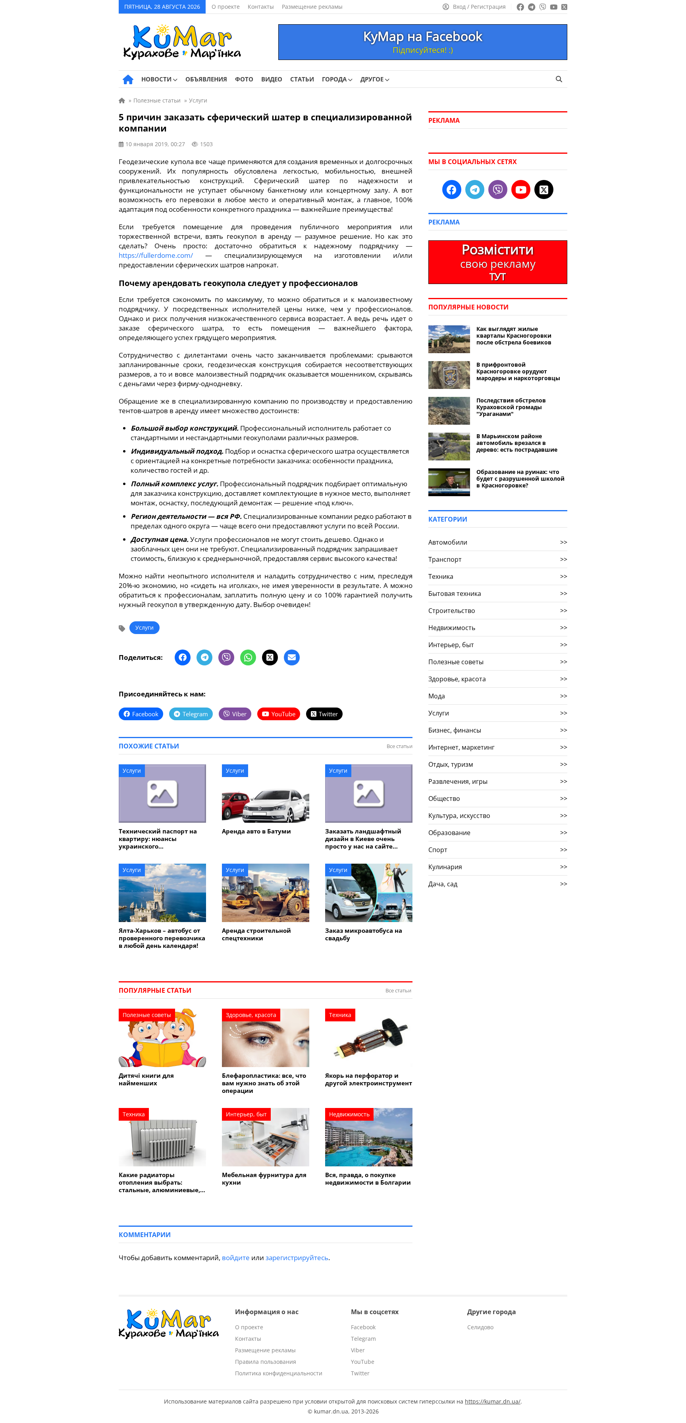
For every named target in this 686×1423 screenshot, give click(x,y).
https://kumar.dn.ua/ (492, 1401)
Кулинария (497, 866)
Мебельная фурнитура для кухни (264, 1178)
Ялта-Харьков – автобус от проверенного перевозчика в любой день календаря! (162, 938)
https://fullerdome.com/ (156, 255)
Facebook (363, 1327)
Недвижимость (349, 1114)
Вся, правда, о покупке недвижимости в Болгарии (368, 1178)
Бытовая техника (497, 593)
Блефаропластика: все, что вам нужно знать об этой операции (264, 1083)
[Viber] (226, 657)
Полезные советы (147, 1015)
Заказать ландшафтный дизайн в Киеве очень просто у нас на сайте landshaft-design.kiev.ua (363, 839)
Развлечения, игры (497, 781)
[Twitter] (270, 657)
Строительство (497, 610)
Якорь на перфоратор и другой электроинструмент (368, 1079)
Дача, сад (497, 884)
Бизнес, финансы (497, 730)
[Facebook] (183, 657)
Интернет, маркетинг (497, 747)
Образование (497, 832)
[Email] (292, 657)
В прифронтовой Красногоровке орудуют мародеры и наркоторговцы (518, 371)
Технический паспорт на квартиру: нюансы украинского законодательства (158, 839)
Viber (358, 1350)
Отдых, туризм (497, 764)
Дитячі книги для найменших (146, 1079)
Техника (340, 1015)
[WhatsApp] (248, 657)
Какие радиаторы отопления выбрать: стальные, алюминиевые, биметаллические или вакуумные (159, 1182)
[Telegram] (204, 657)
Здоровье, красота (251, 1015)
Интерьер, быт (246, 1114)
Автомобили (497, 542)
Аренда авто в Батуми (256, 831)
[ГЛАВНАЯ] (128, 79)
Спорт (497, 849)
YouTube (362, 1361)
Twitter (360, 1373)
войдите (236, 1257)
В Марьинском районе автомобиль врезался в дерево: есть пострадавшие (516, 443)
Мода (497, 696)
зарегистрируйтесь (297, 1257)
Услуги (144, 627)
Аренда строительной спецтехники (256, 934)
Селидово (480, 1327)
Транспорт (497, 559)
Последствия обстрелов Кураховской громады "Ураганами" (511, 407)
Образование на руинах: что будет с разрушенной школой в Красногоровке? (520, 478)
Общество (497, 798)
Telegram (363, 1338)
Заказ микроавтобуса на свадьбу (363, 934)
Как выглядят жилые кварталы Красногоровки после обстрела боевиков (513, 335)
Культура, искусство (497, 815)
